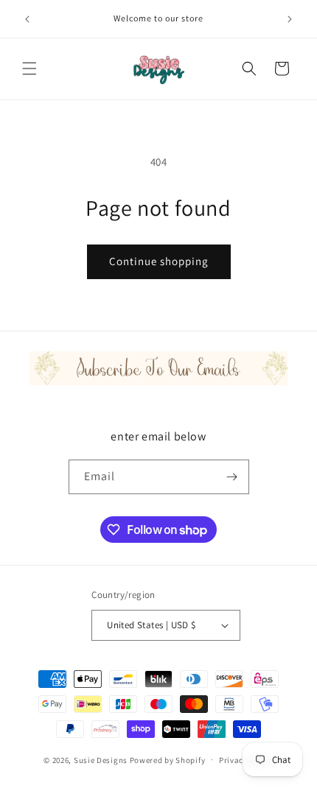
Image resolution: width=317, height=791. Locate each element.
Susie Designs (101, 759)
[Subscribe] (232, 477)
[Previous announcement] (27, 19)
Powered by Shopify (168, 759)
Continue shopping (159, 261)
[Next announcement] (290, 19)
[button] (29, 68)
